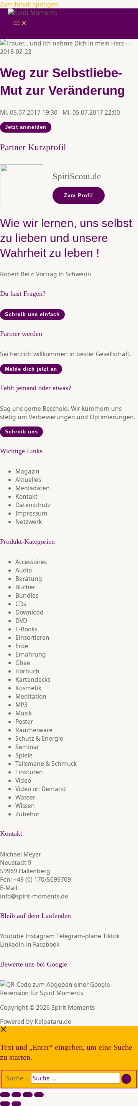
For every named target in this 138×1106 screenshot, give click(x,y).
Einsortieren (32, 637)
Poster (24, 721)
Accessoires (31, 562)
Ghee (22, 662)
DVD (21, 620)
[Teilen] (28, 1094)
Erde (21, 646)
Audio (23, 570)
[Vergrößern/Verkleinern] (5, 1094)
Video (23, 780)
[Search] (126, 1079)
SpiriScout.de (77, 176)
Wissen (25, 805)
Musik (23, 713)
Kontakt (26, 496)
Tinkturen (29, 772)
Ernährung (30, 654)
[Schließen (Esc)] (39, 1094)
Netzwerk (28, 521)
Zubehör (27, 814)
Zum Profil (78, 195)
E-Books (26, 629)
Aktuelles (28, 479)
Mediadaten (32, 488)
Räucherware (34, 730)
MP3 (21, 705)
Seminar (27, 747)
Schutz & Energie (39, 738)
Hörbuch (27, 671)
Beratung (28, 578)
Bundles (26, 595)
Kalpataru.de (52, 1021)
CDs (20, 604)
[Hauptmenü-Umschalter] (20, 24)
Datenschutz (33, 505)
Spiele (24, 755)
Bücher (25, 587)
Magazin (27, 471)
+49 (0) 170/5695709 (42, 879)
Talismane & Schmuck (46, 763)
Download (29, 612)
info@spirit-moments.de (34, 896)
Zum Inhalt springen (29, 4)
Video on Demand (40, 789)
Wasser (25, 797)
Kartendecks (32, 679)
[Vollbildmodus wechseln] (16, 1094)
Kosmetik (28, 688)
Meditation (30, 696)
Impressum (31, 513)
